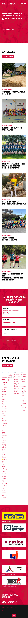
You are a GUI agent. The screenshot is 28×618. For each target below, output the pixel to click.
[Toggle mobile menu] (25, 3)
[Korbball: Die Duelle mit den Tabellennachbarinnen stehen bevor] (14, 246)
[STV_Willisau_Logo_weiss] (9, 601)
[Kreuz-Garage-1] (14, 524)
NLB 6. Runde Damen (9, 322)
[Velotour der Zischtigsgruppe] (14, 210)
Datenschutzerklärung (7, 609)
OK (14, 615)
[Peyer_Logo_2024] (14, 513)
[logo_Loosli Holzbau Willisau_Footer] (14, 551)
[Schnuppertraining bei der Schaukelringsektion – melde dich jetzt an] (14, 136)
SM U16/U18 (7, 332)
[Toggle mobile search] (22, 3)
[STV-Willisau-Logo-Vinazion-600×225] (14, 539)
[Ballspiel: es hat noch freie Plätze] (14, 100)
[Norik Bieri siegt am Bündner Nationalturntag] (14, 174)
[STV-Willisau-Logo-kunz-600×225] (14, 577)
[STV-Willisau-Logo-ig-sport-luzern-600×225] (14, 565)
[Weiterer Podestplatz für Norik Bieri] (14, 64)
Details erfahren (8, 29)
